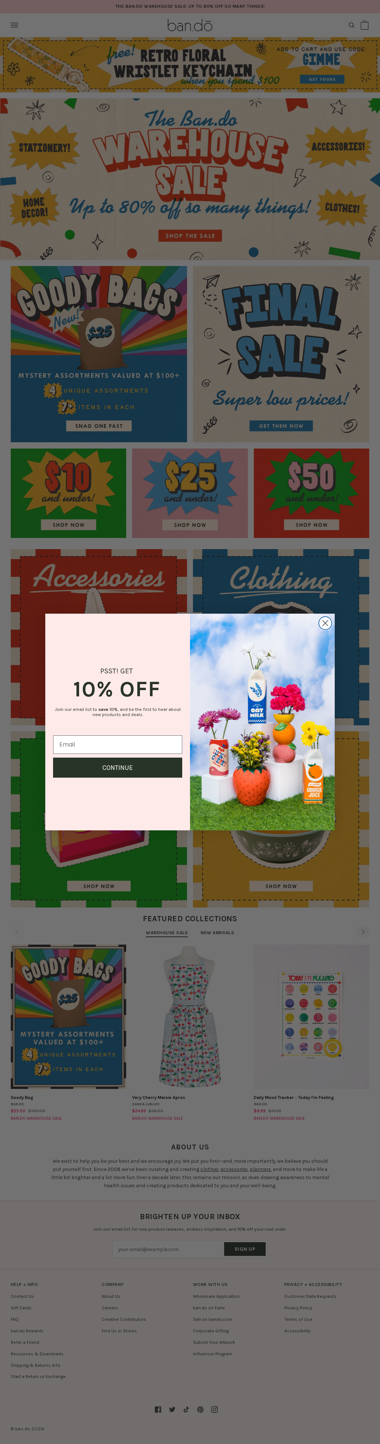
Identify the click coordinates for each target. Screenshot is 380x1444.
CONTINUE (117, 768)
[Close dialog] (325, 623)
